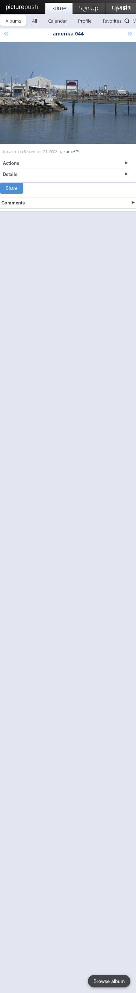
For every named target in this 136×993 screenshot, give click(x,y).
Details (10, 174)
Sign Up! (89, 8)
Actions (11, 163)
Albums (13, 21)
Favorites (112, 21)
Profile (85, 21)
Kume (59, 8)
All (34, 21)
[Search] (127, 20)
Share (11, 188)
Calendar (57, 21)
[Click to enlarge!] (68, 93)
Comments (13, 202)
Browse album (109, 981)
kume (68, 151)
